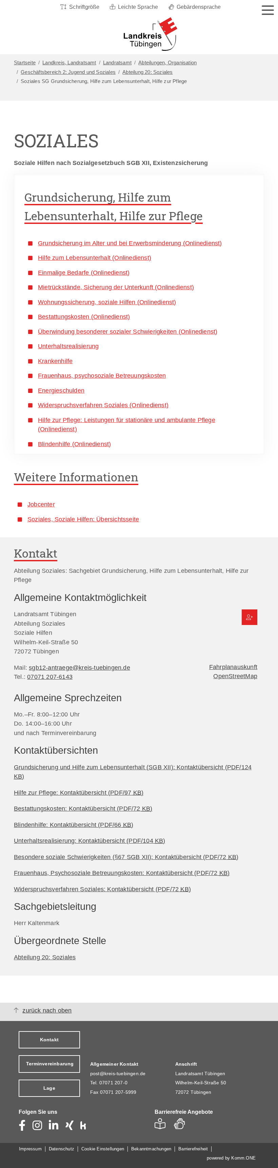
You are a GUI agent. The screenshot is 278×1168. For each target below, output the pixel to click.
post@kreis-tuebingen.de (118, 1073)
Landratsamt (117, 62)
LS (162, 1126)
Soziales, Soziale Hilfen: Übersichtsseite (83, 519)
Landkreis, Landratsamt (69, 62)
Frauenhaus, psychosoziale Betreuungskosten (102, 375)
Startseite (25, 62)
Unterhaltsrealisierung (68, 346)
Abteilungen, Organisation (167, 62)
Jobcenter (41, 504)
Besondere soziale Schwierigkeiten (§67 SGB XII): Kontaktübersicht (126, 856)
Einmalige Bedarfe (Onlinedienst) (84, 272)
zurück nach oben (47, 1010)
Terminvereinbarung (50, 1063)
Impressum (30, 1148)
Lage (49, 1088)
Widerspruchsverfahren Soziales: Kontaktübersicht (102, 889)
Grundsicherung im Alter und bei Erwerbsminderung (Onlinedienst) (130, 243)
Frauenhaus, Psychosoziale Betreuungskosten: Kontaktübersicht (122, 872)
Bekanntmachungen (151, 1148)
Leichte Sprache (138, 7)
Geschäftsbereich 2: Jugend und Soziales (68, 72)
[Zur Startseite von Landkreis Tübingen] (137, 34)
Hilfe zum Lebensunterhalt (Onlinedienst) (94, 257)
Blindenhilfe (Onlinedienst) (74, 443)
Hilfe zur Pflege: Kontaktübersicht (78, 792)
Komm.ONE (243, 1158)
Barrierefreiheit (193, 1148)
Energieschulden (61, 390)
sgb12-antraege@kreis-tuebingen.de (79, 667)
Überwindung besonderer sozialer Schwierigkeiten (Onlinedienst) (127, 331)
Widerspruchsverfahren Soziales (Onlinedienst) (103, 405)
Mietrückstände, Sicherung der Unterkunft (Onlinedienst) (116, 287)
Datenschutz (61, 1148)
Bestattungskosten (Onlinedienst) (84, 316)
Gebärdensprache (199, 7)
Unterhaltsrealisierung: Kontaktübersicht (89, 840)
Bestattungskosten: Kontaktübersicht (83, 808)
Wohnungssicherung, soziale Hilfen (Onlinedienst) (107, 302)
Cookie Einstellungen (102, 1148)
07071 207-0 (113, 1082)
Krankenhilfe (55, 360)
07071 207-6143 (50, 676)
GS (182, 1126)
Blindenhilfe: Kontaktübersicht (73, 824)
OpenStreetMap (235, 676)
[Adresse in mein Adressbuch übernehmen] (249, 617)
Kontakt (49, 1039)
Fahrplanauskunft (233, 666)
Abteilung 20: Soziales (147, 72)
